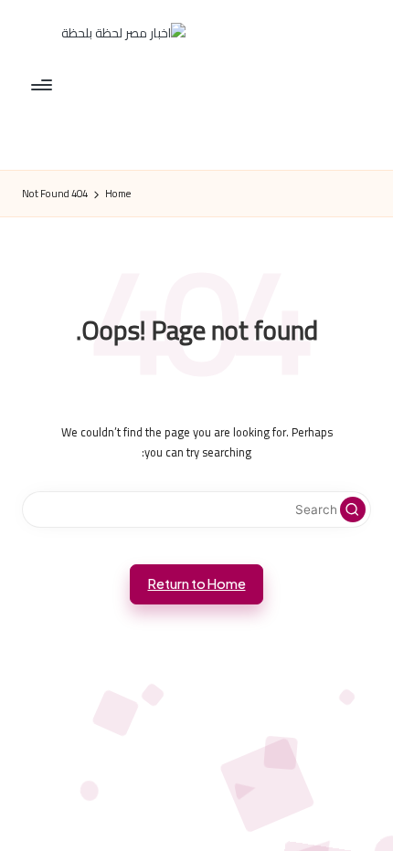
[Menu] (43, 84)
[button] (353, 509)
